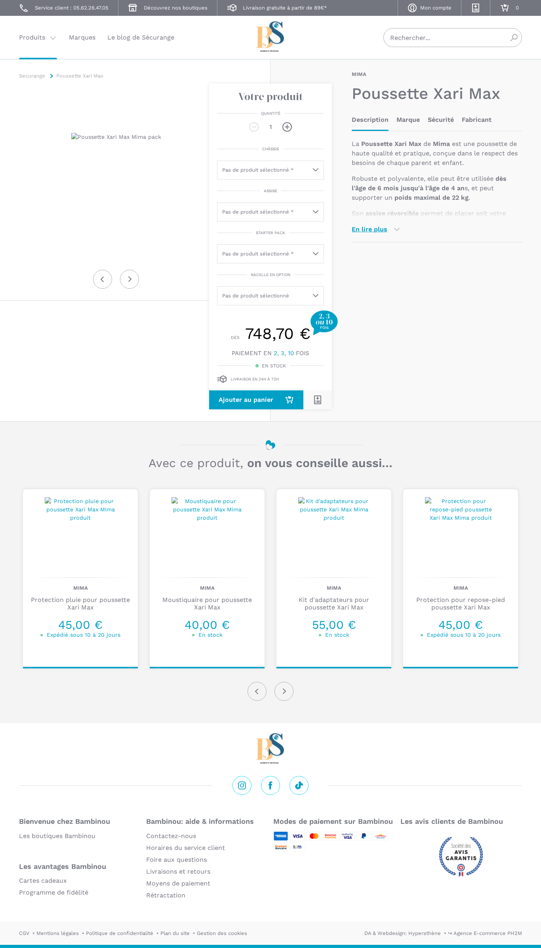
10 (291, 353)
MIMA (359, 74)
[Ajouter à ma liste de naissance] (317, 399)
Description (370, 119)
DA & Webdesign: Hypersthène (402, 933)
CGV (24, 933)
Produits (32, 37)
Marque (408, 119)
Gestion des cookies (222, 933)
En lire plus (369, 229)
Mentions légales (57, 933)
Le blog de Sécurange (140, 37)
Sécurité (441, 119)
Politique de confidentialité (119, 933)
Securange (270, 36)
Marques (82, 37)
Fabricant (476, 119)
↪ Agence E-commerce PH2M (485, 933)
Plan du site (175, 933)
